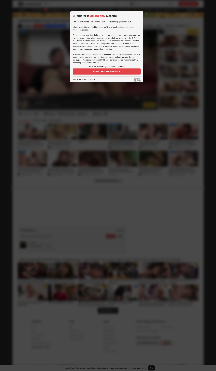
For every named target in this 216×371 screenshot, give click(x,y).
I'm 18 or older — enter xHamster (106, 71)
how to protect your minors (84, 79)
